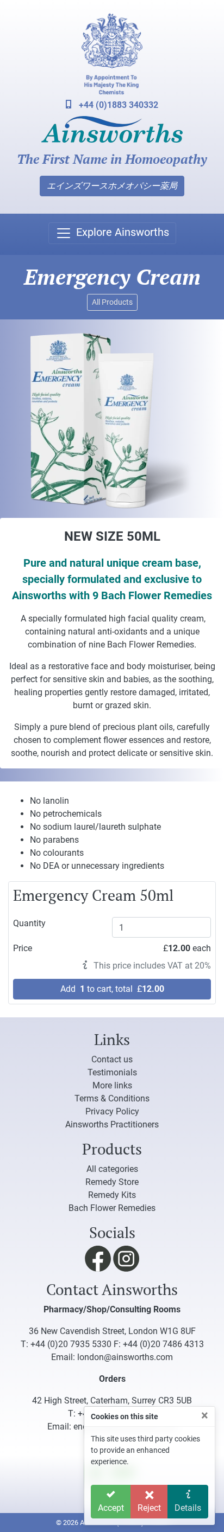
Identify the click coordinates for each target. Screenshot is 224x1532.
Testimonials (112, 1072)
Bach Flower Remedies (112, 1208)
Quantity (29, 923)
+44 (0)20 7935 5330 (70, 1344)
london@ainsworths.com (125, 1357)
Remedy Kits (112, 1195)
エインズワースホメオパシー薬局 (112, 186)
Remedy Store (112, 1182)
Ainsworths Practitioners (112, 1124)
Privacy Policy (112, 1111)
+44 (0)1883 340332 (117, 105)
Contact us (112, 1059)
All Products (112, 302)
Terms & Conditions (112, 1098)
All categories (112, 1169)
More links (112, 1085)
